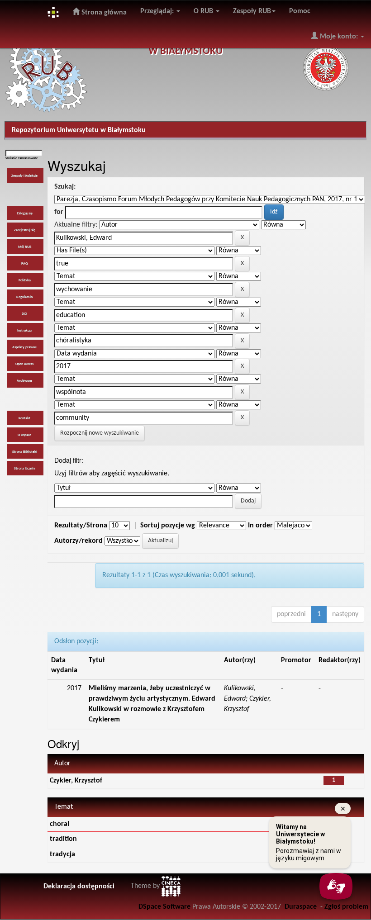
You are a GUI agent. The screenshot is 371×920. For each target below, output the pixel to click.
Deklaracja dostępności (78, 886)
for (58, 212)
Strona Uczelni (24, 468)
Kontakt (24, 418)
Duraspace (301, 907)
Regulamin (24, 297)
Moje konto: (339, 36)
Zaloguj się (25, 213)
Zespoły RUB (252, 11)
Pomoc (299, 11)
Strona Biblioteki (24, 452)
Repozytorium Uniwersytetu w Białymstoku (79, 130)
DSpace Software (164, 907)
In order (260, 525)
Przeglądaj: (158, 11)
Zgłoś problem (346, 907)
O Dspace (24, 435)
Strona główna (103, 12)
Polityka (25, 280)
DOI (24, 314)
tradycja (62, 854)
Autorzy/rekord (78, 541)
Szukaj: (65, 186)
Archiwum (24, 381)
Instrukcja (24, 330)
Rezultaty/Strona (80, 525)
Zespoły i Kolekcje (24, 176)
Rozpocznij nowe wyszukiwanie (99, 433)
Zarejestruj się (24, 230)
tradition (63, 839)
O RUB (204, 11)
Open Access (24, 364)
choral (59, 824)
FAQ (24, 264)
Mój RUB (24, 247)
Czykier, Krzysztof (76, 780)
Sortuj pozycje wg (167, 525)
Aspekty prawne (24, 347)
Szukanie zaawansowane (21, 158)
